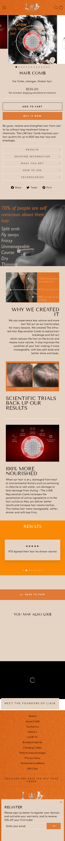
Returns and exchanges (32, 752)
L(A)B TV (32, 736)
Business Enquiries (32, 742)
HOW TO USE (32, 170)
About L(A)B (33, 721)
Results (32, 149)
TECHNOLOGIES (32, 177)
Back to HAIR (34, 594)
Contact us (32, 726)
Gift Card (32, 768)
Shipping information (33, 156)
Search (32, 716)
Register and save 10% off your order (31, 780)
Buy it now (33, 116)
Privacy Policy (32, 757)
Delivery (32, 731)
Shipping (27, 92)
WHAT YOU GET (32, 163)
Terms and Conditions (32, 763)
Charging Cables (32, 747)
